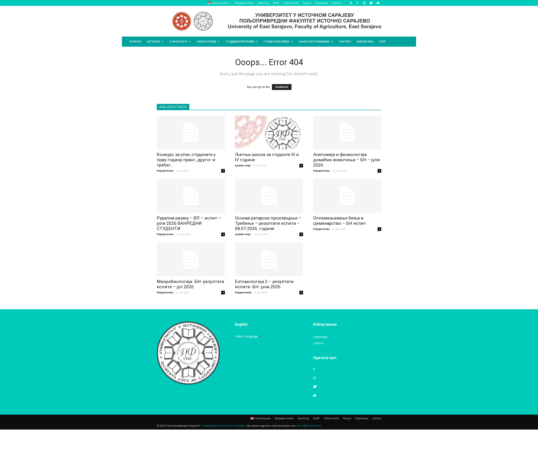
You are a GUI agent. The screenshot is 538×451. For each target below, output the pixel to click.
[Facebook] (357, 3)
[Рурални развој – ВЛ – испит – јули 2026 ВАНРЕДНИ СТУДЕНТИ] (191, 196)
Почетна (135, 41)
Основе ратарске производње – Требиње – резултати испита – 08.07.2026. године (268, 223)
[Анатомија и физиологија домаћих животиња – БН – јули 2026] (347, 132)
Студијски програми (239, 41)
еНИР (276, 3)
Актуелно (153, 41)
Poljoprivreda (165, 170)
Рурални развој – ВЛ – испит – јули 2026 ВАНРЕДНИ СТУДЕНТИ (189, 223)
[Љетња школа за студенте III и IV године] (269, 132)
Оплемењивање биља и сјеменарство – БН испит (339, 221)
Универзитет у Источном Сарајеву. (223, 425)
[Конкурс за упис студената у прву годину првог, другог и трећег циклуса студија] (191, 132)
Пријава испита (244, 3)
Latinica (336, 3)
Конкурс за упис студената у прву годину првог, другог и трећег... (186, 160)
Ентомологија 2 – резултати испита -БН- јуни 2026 (264, 284)
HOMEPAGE (281, 87)
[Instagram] (364, 3)
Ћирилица (321, 3)
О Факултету (178, 41)
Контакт (345, 41)
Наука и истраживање (314, 41)
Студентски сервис (277, 41)
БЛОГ (382, 41)
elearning (263, 3)
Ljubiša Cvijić (243, 165)
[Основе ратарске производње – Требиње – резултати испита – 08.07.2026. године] (269, 196)
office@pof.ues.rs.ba (309, 425)
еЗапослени (291, 3)
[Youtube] (378, 3)
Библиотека (365, 41)
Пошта (307, 3)
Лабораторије (206, 41)
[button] (351, 2)
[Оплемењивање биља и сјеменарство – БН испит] (347, 196)
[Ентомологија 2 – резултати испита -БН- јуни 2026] (269, 259)
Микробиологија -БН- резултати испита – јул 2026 (190, 284)
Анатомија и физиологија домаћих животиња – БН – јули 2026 (346, 160)
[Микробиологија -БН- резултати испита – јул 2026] (191, 259)
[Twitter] (371, 3)
